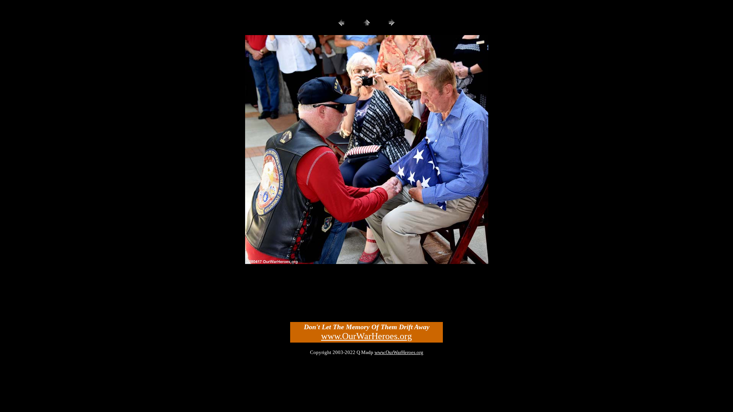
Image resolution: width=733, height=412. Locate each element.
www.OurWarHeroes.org (366, 336)
